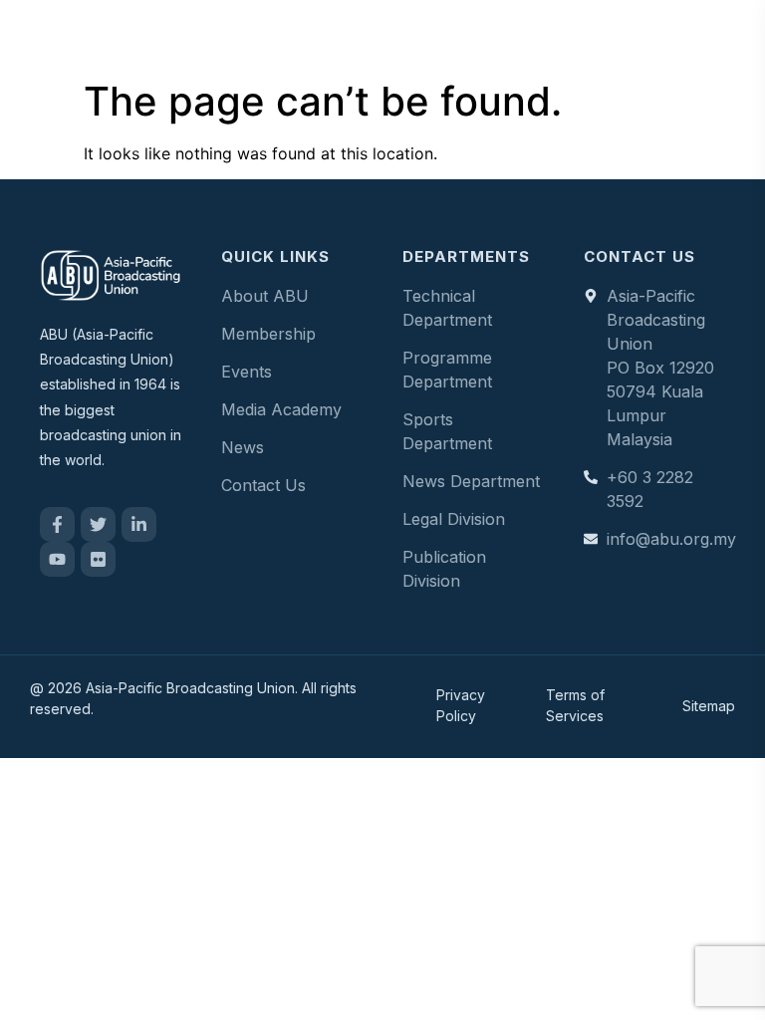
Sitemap (708, 705)
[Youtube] (57, 559)
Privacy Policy (460, 705)
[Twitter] (98, 524)
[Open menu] (729, 35)
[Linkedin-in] (139, 524)
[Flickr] (98, 559)
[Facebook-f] (57, 524)
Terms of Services (575, 705)
